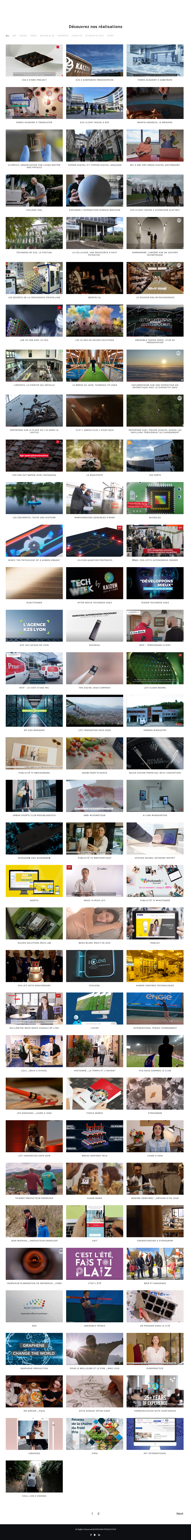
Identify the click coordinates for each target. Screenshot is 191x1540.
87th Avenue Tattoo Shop (94, 1410)
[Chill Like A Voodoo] (34, 1476)
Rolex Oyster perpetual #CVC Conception (155, 772)
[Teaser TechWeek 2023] (155, 583)
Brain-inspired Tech (95, 1155)
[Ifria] (94, 1434)
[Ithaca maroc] (94, 1094)
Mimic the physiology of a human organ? (34, 560)
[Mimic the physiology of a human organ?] (34, 541)
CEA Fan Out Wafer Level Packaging (34, 475)
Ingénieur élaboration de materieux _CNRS (34, 1283)
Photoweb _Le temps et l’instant (94, 1070)
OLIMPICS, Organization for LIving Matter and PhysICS (34, 166)
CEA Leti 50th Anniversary (34, 985)
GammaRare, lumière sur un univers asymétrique (155, 253)
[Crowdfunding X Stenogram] (155, 1221)
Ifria (95, 1453)
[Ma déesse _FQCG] (34, 1391)
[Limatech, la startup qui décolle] (34, 366)
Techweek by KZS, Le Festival (34, 252)
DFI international (155, 1453)
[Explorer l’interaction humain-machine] (94, 191)
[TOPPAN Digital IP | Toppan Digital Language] (94, 146)
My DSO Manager (34, 730)
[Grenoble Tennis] (94, 1306)
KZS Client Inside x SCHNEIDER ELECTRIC (155, 210)
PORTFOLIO (132, 7)
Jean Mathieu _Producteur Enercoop (34, 1240)
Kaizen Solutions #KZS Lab (34, 943)
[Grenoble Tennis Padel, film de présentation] (155, 321)
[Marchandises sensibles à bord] (94, 498)
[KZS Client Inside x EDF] (94, 103)
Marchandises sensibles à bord (95, 517)
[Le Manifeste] (94, 456)
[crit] (94, 1221)
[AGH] (34, 1306)
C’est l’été (94, 1283)
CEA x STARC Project (34, 80)
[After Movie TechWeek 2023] (94, 583)
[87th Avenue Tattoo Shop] (94, 1391)
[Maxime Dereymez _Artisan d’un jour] (155, 1179)
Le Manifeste (95, 475)
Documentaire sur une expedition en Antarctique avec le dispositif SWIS (155, 386)
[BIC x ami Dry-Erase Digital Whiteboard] (155, 146)
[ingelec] (155, 923)
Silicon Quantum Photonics (94, 560)
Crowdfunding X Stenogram (155, 1240)
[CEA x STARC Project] (34, 60)
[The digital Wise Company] (94, 668)
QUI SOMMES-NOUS (74, 7)
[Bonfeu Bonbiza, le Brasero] (155, 103)
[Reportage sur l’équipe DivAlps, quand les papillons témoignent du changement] (155, 411)
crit (94, 1240)
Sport (110, 35)
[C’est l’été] (94, 1264)
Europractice (155, 1368)
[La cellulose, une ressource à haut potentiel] (94, 233)
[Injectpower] (34, 583)
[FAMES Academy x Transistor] (34, 103)
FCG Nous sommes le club (155, 1070)
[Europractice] (155, 1349)
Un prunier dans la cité (155, 1325)
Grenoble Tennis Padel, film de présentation (155, 341)
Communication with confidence (155, 1410)
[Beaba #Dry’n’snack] (94, 753)
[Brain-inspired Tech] (94, 1136)
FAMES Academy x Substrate (155, 80)
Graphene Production (34, 1368)
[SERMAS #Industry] (155, 711)
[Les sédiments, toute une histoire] (34, 498)
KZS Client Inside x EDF (94, 122)
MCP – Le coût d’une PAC (34, 687)
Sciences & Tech (94, 35)
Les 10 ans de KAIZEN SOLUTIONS (94, 340)
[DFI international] (155, 1434)
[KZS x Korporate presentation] (94, 60)
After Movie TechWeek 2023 (94, 602)
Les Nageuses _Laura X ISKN (34, 1113)
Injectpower (34, 602)
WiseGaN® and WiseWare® (34, 858)
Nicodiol (94, 645)
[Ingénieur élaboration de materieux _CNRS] (34, 1264)
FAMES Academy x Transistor (34, 122)
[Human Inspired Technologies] (155, 966)
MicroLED (155, 517)
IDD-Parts (155, 475)
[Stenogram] (155, 1094)
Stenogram (155, 1113)
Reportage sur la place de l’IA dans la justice (34, 431)
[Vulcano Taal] (34, 191)
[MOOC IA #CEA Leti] (94, 881)
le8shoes (34, 1453)
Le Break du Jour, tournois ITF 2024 (94, 385)
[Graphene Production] (34, 1349)
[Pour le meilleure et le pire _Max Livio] (94, 1349)
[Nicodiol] (94, 626)
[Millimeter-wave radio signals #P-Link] (34, 1008)
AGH (34, 1325)
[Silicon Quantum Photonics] (94, 541)
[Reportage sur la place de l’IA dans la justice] (34, 411)
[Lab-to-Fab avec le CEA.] (34, 321)
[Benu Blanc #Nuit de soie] (94, 923)
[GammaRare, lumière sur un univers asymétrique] (155, 233)
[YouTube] (95, 1535)
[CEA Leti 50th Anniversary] (34, 966)
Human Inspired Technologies (155, 985)
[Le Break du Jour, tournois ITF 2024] (94, 366)
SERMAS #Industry (155, 730)
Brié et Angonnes (155, 1283)
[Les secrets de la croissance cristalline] (34, 278)
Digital (23, 35)
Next (179, 1513)
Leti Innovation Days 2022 (94, 730)
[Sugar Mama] (94, 1179)
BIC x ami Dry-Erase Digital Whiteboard (155, 165)
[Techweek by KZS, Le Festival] (34, 233)
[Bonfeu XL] (94, 278)
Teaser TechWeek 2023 (155, 602)
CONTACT (167, 7)
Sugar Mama (94, 1198)
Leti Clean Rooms (155, 687)
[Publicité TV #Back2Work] (34, 753)
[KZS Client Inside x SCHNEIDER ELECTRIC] (155, 191)
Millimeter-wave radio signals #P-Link (34, 1028)
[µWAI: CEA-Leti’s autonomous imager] (155, 541)
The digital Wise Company (95, 687)
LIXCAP (95, 1028)
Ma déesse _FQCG (34, 1410)
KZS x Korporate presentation (95, 80)
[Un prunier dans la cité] (155, 1306)
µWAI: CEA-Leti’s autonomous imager (155, 560)
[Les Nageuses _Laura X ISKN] (34, 1094)
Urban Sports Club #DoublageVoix (34, 815)
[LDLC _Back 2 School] (34, 1051)
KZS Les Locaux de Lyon (34, 645)
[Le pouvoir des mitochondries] (155, 278)
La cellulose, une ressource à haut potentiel (94, 253)
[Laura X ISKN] (155, 1136)
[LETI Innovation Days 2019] (34, 1136)
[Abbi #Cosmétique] (94, 796)
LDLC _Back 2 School (34, 1070)
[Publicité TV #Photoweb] (155, 881)
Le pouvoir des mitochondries (155, 297)
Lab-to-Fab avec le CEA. (34, 340)
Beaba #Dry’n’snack (94, 772)
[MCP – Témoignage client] (155, 626)
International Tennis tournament (155, 1028)
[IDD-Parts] (155, 456)
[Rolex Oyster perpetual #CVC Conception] (155, 753)
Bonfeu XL (94, 297)
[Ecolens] (94, 966)
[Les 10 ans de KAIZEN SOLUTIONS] (94, 321)
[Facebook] (91, 1535)
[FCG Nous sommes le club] (155, 1051)
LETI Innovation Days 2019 (34, 1155)
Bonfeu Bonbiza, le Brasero (155, 122)
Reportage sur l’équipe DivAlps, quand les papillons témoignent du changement (155, 431)
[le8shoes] (34, 1434)
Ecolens (94, 985)
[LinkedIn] (99, 1535)
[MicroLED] (155, 498)
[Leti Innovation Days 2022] (94, 711)
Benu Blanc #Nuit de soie (95, 943)
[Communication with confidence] (155, 1391)
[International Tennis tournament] (155, 1008)
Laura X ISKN (155, 1155)
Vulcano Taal (34, 210)
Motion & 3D (47, 35)
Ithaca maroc (94, 1113)
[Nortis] (34, 881)
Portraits (63, 35)
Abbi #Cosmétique (95, 815)
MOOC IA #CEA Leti (95, 900)
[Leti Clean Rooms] (155, 668)
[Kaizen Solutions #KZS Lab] (34, 923)
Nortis (34, 900)
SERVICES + (150, 7)
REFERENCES (114, 7)
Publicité (77, 35)
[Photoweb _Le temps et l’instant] (94, 1051)
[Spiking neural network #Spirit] (155, 838)
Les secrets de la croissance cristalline (34, 297)
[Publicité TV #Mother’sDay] (94, 838)
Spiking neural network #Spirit (155, 858)
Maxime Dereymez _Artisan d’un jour (155, 1198)
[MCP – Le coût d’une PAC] (34, 668)
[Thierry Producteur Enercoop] (34, 1179)
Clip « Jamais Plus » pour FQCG (95, 430)
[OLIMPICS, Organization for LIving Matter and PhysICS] (34, 146)
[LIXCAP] (94, 1008)
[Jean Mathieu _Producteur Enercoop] (34, 1221)
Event (33, 35)
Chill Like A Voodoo (34, 1496)
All (7, 35)
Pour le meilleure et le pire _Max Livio (94, 1368)
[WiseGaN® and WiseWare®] (34, 838)
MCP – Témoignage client (155, 645)
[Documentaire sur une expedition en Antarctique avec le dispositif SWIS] (155, 366)
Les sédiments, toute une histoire (34, 517)
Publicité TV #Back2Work (34, 772)
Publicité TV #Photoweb (155, 900)
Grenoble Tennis (94, 1325)
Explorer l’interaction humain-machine (94, 210)
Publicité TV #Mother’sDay (94, 858)
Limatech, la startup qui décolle (34, 385)
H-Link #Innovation (155, 815)
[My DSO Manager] (34, 711)
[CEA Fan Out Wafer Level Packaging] (34, 456)
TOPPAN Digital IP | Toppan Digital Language (95, 165)
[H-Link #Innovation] (155, 796)
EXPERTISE (96, 7)
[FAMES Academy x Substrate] (155, 60)
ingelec (155, 943)
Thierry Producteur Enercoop (34, 1198)
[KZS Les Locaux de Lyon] (34, 626)
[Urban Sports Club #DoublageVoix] (34, 796)
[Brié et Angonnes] (155, 1264)
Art (14, 35)
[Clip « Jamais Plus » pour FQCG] (94, 411)
